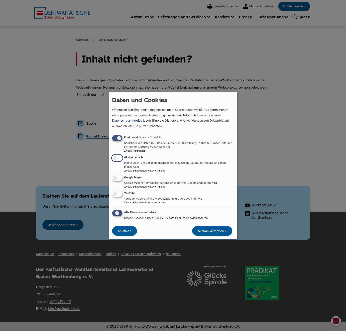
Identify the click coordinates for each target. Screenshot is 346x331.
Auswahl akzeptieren (212, 231)
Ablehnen (124, 231)
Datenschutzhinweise (127, 121)
